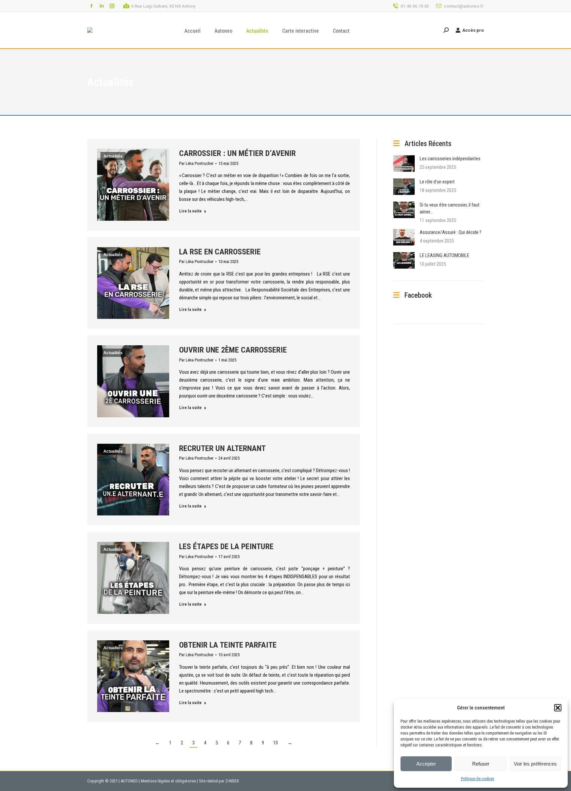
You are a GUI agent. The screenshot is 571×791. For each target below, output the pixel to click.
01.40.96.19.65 (414, 6)
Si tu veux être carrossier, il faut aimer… (449, 208)
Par (196, 163)
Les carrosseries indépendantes (450, 159)
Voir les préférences (535, 764)
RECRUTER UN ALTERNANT (222, 448)
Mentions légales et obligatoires (168, 780)
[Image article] (404, 163)
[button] (557, 707)
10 (275, 743)
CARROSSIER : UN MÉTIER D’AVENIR (237, 153)
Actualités (113, 156)
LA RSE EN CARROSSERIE (220, 251)
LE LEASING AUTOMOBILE (444, 255)
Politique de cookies (477, 778)
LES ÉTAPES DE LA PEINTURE (226, 546)
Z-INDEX (232, 780)
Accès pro (473, 30)
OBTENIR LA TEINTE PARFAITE (228, 645)
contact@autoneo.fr (464, 6)
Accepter (426, 764)
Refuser (480, 764)
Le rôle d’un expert (437, 182)
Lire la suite (190, 210)
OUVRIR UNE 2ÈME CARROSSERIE (233, 350)
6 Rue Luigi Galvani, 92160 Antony (163, 6)
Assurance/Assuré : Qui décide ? (450, 232)
